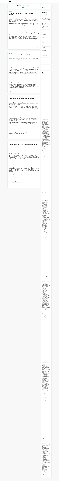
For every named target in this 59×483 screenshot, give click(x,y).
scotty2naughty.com (45, 272)
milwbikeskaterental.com (45, 303)
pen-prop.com (44, 368)
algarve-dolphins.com (45, 298)
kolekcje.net (44, 208)
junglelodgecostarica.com (45, 295)
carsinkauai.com (44, 443)
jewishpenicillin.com (45, 201)
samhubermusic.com (45, 474)
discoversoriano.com (45, 234)
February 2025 (44, 50)
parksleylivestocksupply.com (46, 219)
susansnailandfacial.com (45, 367)
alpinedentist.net (44, 118)
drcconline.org (44, 327)
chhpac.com (43, 465)
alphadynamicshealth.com (45, 448)
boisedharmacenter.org (45, 220)
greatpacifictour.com (45, 321)
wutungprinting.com (45, 301)
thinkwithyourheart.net (45, 159)
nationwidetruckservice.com (46, 319)
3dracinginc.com (44, 239)
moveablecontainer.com (45, 131)
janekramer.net (44, 287)
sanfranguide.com (44, 237)
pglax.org (43, 306)
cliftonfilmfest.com (44, 156)
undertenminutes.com (45, 85)
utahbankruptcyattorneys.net (46, 160)
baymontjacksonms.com (45, 304)
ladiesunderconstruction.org (46, 136)
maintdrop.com (44, 114)
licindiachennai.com (44, 78)
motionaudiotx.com (44, 467)
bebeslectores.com (44, 137)
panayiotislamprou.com (45, 121)
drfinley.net (43, 456)
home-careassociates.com (45, 217)
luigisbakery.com (44, 401)
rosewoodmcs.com (44, 407)
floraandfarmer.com (45, 146)
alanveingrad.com (44, 299)
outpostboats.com (44, 225)
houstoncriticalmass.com (45, 240)
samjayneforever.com (45, 438)
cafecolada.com (44, 233)
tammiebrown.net (44, 291)
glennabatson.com (44, 249)
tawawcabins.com (44, 164)
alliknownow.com (44, 244)
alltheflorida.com (44, 440)
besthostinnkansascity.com (45, 471)
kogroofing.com (44, 117)
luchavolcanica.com (44, 317)
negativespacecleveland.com (46, 307)
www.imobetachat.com (45, 359)
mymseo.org (44, 464)
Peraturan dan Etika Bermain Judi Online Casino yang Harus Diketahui (23, 14)
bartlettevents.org (44, 130)
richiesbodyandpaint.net (45, 77)
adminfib (37, 47)
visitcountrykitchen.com (45, 297)
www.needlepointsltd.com (45, 390)
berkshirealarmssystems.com (46, 168)
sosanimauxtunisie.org (45, 116)
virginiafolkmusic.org (45, 205)
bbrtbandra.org (44, 110)
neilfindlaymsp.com (44, 325)
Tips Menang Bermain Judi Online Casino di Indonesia (21, 98)
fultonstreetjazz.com (45, 129)
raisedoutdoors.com (45, 158)
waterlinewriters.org (45, 352)
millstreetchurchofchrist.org (46, 444)
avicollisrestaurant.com (45, 326)
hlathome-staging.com (45, 193)
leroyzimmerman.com (45, 455)
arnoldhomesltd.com (45, 154)
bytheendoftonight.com (45, 226)
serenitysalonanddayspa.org (46, 82)
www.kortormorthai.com (45, 380)
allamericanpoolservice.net (45, 200)
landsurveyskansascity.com (45, 383)
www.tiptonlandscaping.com (46, 397)
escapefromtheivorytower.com (46, 149)
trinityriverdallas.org (45, 211)
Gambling (43, 62)
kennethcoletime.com (45, 283)
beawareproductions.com (45, 275)
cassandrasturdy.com (45, 230)
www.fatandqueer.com (45, 381)
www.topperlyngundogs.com (46, 372)
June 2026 (43, 37)
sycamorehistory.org (45, 408)
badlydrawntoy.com (44, 361)
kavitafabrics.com (44, 316)
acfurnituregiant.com (45, 84)
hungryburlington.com (45, 284)
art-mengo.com (44, 289)
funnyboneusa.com (44, 313)
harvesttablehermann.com (45, 142)
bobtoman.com (44, 115)
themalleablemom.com (45, 282)
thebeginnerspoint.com (45, 235)
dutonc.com (43, 292)
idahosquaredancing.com (45, 163)
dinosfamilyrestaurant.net (45, 139)
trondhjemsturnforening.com (46, 431)
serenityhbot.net (44, 365)
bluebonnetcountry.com (45, 111)
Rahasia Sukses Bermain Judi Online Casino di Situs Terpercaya (23, 54)
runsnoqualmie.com (45, 386)
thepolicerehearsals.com (45, 243)
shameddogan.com (44, 353)
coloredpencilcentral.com (45, 155)
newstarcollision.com (45, 188)
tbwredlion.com (44, 433)
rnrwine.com (44, 458)
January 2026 (44, 42)
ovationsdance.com (44, 206)
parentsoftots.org (44, 354)
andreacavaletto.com (45, 218)
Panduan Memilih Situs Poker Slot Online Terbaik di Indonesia (46, 15)
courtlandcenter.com (45, 324)
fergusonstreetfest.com (45, 437)
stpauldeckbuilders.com (45, 384)
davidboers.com (44, 358)
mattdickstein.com (44, 360)
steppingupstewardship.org (46, 398)
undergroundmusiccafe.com (46, 473)
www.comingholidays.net (45, 236)
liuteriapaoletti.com (44, 308)
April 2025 (43, 47)
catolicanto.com (44, 209)
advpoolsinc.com (44, 330)
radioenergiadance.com (45, 119)
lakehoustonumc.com (45, 362)
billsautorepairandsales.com (46, 434)
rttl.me (43, 468)
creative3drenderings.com (45, 355)
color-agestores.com (45, 221)
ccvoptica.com (44, 399)
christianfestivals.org (45, 296)
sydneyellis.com (44, 196)
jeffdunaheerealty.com (45, 374)
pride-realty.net (44, 447)
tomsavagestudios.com (45, 202)
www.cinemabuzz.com (45, 405)
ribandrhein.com (44, 207)
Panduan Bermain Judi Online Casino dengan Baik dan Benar (23, 144)
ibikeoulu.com (44, 277)
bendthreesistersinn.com (45, 311)
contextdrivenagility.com (45, 276)
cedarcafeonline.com (45, 83)
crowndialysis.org (44, 197)
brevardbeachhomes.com (45, 148)
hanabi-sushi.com (44, 402)
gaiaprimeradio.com (45, 290)
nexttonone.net (44, 364)
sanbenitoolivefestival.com (45, 231)
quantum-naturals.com (45, 435)
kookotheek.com (44, 120)
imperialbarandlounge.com (45, 157)
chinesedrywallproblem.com (46, 310)
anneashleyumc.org (44, 382)
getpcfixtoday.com (44, 109)
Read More (11, 47)
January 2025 (44, 52)
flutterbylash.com (44, 449)
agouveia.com (44, 461)
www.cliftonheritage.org (45, 393)
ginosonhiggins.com (45, 300)
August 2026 (44, 34)
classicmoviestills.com (45, 232)
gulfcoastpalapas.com (45, 350)
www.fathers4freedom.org (45, 371)
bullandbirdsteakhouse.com (46, 391)
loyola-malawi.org (44, 223)
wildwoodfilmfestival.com (45, 126)
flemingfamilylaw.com (45, 457)
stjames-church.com (45, 271)
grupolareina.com (44, 132)
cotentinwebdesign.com (45, 134)
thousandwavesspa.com (45, 323)
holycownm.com (44, 318)
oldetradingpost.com (45, 135)
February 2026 (44, 40)
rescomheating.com (44, 469)
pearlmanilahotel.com (45, 113)
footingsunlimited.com (45, 385)
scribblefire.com (44, 215)
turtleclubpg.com (44, 320)
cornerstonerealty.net (45, 409)
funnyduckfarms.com (45, 451)
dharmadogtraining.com (45, 466)
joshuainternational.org (45, 366)
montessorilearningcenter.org (46, 436)
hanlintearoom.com (44, 450)
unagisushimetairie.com (45, 107)
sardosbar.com (44, 166)
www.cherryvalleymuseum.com (46, 133)
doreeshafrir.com (44, 273)
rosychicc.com (44, 224)
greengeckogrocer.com (45, 192)
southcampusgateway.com (45, 122)
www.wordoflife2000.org (45, 162)
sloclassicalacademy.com (45, 247)
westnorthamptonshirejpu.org (46, 127)
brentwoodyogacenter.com (45, 396)
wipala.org (43, 222)
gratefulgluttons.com (45, 228)
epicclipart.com (44, 112)
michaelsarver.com (44, 191)
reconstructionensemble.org (46, 315)
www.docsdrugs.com (45, 387)
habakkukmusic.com (45, 363)
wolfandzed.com (44, 403)
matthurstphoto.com (45, 439)
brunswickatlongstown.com (46, 285)
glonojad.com (44, 269)
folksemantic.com (44, 165)
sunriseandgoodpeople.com (46, 309)
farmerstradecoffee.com (45, 356)
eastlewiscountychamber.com (46, 245)
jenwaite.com (44, 452)
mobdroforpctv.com (44, 229)
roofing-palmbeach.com (45, 152)
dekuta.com (43, 404)
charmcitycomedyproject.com (46, 274)
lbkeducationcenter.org (45, 210)
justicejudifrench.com (45, 280)
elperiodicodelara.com (45, 76)
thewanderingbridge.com (45, 281)
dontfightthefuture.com (45, 153)
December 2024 (44, 53)
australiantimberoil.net (45, 138)
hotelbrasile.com (44, 128)
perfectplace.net (44, 212)
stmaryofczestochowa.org (45, 279)
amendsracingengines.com (45, 379)
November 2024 (44, 55)
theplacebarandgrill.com (45, 328)
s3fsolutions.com (44, 147)
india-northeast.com (45, 151)
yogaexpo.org (44, 216)
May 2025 (43, 45)
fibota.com (11, 1)
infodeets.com (44, 80)
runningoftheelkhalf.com (45, 373)
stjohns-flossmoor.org (45, 312)
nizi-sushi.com (44, 288)
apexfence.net (44, 475)
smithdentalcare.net (45, 472)
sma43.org (43, 394)
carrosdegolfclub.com (45, 143)
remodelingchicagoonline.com (46, 395)
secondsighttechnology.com (46, 190)
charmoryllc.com (44, 238)
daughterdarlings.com (45, 79)
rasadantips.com (44, 87)
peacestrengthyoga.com (45, 375)
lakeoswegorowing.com (45, 459)
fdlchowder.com (44, 389)
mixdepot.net (44, 406)
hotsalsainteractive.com (45, 81)
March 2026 (43, 39)
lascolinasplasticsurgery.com (46, 392)
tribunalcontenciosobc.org (45, 246)
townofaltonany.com (45, 305)
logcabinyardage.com (45, 357)
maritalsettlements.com (45, 302)
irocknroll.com (44, 161)
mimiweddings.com (44, 470)
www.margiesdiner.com (45, 388)
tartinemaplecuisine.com (45, 286)
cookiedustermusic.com (45, 314)
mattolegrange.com (45, 294)
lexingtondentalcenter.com (45, 195)
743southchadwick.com (45, 150)
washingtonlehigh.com (45, 400)
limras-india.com (44, 75)
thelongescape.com (44, 293)
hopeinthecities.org (44, 227)
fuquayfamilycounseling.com (46, 460)
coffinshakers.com (44, 278)
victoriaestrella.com (44, 322)
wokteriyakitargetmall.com (45, 194)
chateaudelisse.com (44, 123)
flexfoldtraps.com (44, 378)
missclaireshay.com (44, 74)
